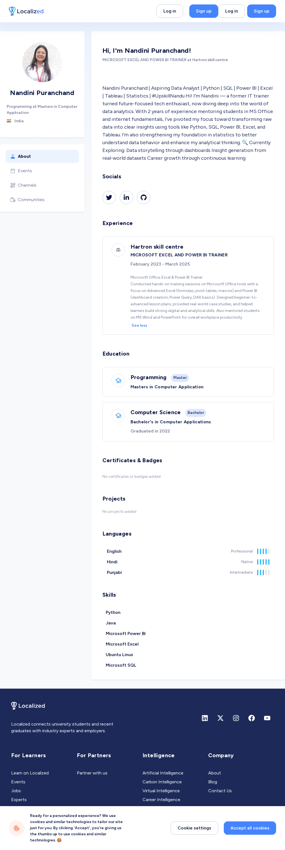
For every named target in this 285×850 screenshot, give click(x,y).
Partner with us (92, 773)
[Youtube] (267, 718)
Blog (212, 781)
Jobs (16, 790)
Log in (169, 11)
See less (139, 325)
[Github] (143, 197)
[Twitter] (109, 197)
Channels (27, 185)
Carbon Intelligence (162, 781)
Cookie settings (194, 828)
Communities (31, 199)
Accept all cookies (249, 828)
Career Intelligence (161, 799)
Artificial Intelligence (162, 773)
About (24, 156)
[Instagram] (236, 718)
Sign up (204, 11)
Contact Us (220, 790)
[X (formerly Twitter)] (220, 718)
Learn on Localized (30, 773)
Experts (19, 799)
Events (25, 170)
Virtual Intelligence (161, 790)
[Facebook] (251, 718)
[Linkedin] (126, 197)
